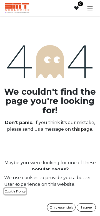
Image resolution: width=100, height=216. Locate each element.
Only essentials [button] (61, 207)
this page (82, 129)
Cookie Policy (15, 191)
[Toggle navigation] (90, 8)
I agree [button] (86, 207)
